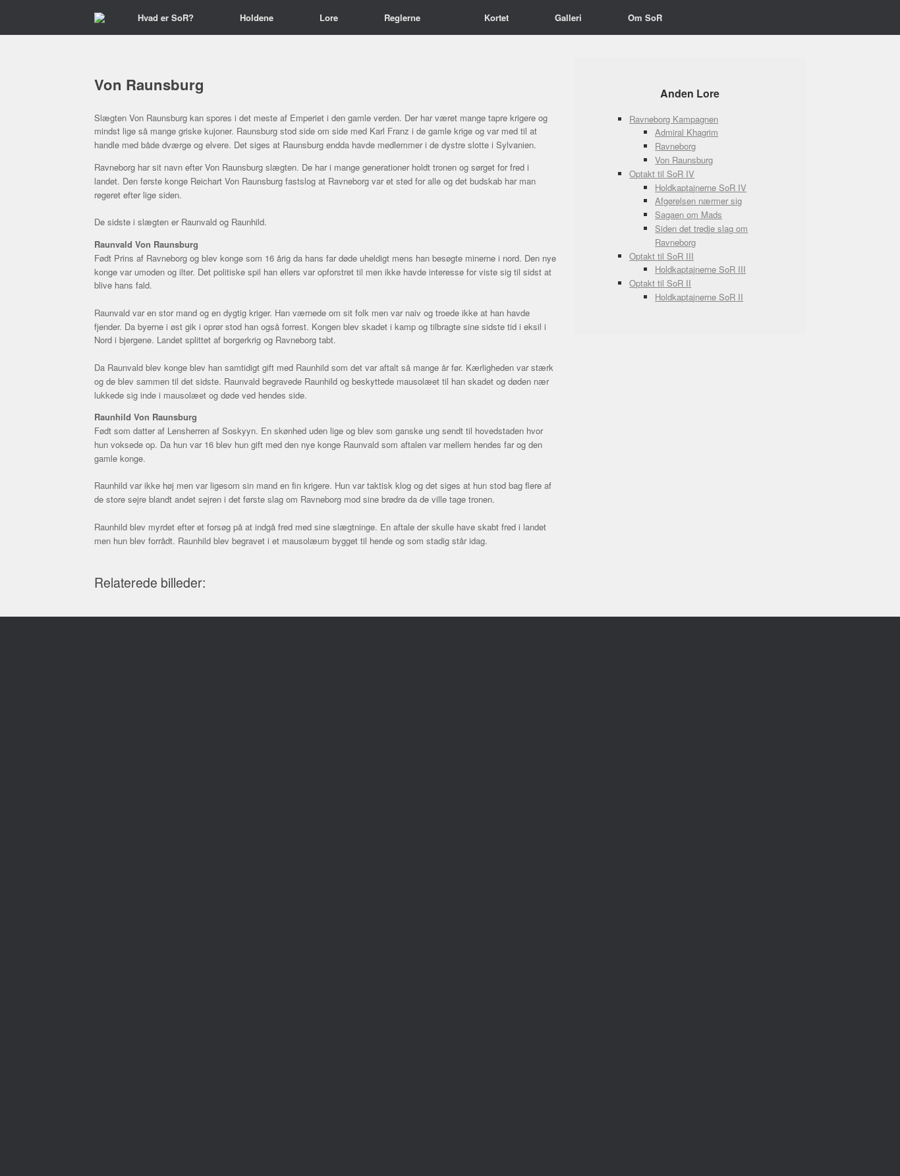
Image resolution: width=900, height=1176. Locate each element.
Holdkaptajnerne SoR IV (700, 187)
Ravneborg (675, 146)
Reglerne (402, 17)
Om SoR (645, 17)
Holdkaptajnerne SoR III (700, 269)
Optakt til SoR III (661, 256)
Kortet (496, 17)
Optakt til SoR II (660, 283)
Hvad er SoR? (166, 17)
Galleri (568, 17)
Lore (329, 17)
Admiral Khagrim (686, 132)
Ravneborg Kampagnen (673, 119)
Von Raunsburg (684, 160)
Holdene (256, 17)
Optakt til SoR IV (661, 173)
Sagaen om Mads (688, 214)
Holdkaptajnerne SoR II (699, 297)
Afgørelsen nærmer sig (698, 200)
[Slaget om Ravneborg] (99, 18)
